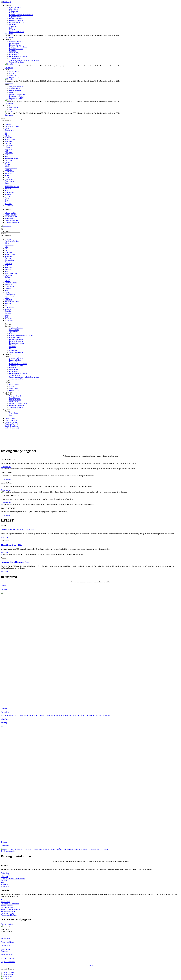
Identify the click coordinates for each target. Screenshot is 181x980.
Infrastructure (9, 145)
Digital (7, 136)
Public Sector (9, 181)
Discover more (6, 467)
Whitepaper (9, 206)
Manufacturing (10, 179)
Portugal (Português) (12, 222)
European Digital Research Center (15, 562)
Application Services (12, 126)
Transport (8, 194)
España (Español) (11, 216)
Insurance (8, 177)
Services (8, 124)
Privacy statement (6, 955)
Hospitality (8, 173)
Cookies (90, 965)
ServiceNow (9, 153)
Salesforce (8, 149)
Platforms (8, 143)
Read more (4, 537)
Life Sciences (9, 172)
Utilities (7, 166)
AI (6, 134)
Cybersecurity (9, 130)
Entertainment (9, 192)
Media (7, 190)
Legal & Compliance (8, 962)
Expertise (8, 154)
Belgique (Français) (11, 218)
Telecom (8, 189)
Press (6, 200)
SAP (6, 151)
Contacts (8, 198)
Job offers (8, 204)
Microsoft (8, 147)
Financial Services (11, 168)
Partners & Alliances (7, 942)
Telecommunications (12, 187)
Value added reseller (11, 158)
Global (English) (10, 213)
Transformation (10, 139)
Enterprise (8, 137)
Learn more (9, 37)
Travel (7, 175)
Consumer (8, 185)
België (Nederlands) (11, 220)
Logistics (8, 196)
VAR (6, 156)
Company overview (7, 935)
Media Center (5, 938)
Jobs (6, 202)
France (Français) (11, 215)
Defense (7, 162)
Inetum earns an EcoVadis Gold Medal (17, 529)
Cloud (7, 128)
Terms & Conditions (7, 958)
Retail (7, 183)
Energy (7, 164)
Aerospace (8, 160)
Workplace (8, 141)
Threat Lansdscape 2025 (11, 545)
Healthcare (8, 170)
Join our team (5, 945)
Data (6, 132)
